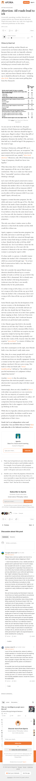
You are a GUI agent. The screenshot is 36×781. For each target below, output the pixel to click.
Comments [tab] (5, 537)
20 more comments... (7, 693)
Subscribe (26, 2)
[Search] (33, 702)
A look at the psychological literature (11, 711)
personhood (12, 341)
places (31, 389)
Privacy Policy (18, 757)
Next (30, 525)
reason (9, 378)
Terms (24, 767)
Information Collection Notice (21, 755)
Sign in (32, 2)
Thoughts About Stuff (11, 553)
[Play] (4, 37)
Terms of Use (26, 753)
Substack (9, 777)
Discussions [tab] (14, 702)
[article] (18, 711)
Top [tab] (3, 702)
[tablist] (8, 537)
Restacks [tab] (12, 537)
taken (12, 120)
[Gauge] (32, 36)
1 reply (9, 686)
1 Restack (20, 513)
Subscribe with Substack (19, 750)
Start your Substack (13, 773)
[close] (31, 721)
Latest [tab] (7, 702)
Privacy (20, 767)
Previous (6, 525)
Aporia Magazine (7, 7)
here (32, 425)
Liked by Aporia (10, 554)
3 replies (9, 641)
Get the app (26, 773)
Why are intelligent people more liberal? (12, 708)
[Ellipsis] (33, 552)
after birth (4, 78)
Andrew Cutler (9, 647)
